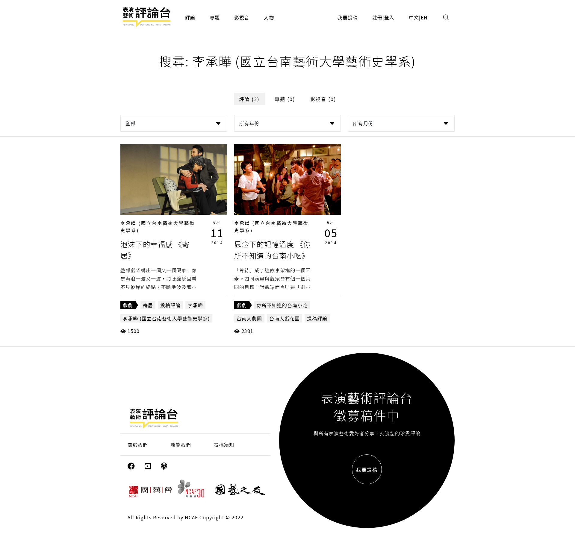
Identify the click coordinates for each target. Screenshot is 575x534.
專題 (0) (285, 99)
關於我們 (138, 444)
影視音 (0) (323, 99)
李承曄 (195, 305)
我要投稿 (348, 17)
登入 (389, 17)
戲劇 (128, 305)
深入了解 (173, 179)
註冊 (377, 17)
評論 (190, 17)
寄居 (148, 305)
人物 (269, 17)
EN (424, 17)
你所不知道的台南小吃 (282, 305)
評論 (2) (249, 99)
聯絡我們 (181, 444)
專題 (215, 17)
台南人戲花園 (284, 318)
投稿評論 (170, 305)
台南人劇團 (249, 318)
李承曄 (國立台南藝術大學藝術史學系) (166, 318)
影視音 (241, 17)
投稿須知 (224, 444)
